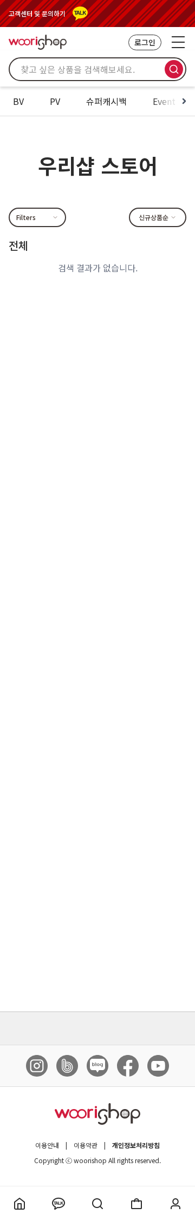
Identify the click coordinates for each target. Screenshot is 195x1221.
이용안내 (47, 1145)
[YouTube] (158, 1066)
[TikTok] (67, 1066)
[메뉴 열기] (178, 42)
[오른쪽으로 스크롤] (184, 101)
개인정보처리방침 (136, 1145)
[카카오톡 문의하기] (80, 13)
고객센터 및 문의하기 (37, 13)
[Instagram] (37, 1066)
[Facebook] (128, 1066)
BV (18, 101)
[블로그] (97, 1066)
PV (55, 101)
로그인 (144, 42)
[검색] (174, 69)
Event (164, 101)
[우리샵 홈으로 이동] (38, 42)
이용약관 (86, 1145)
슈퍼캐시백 (106, 101)
